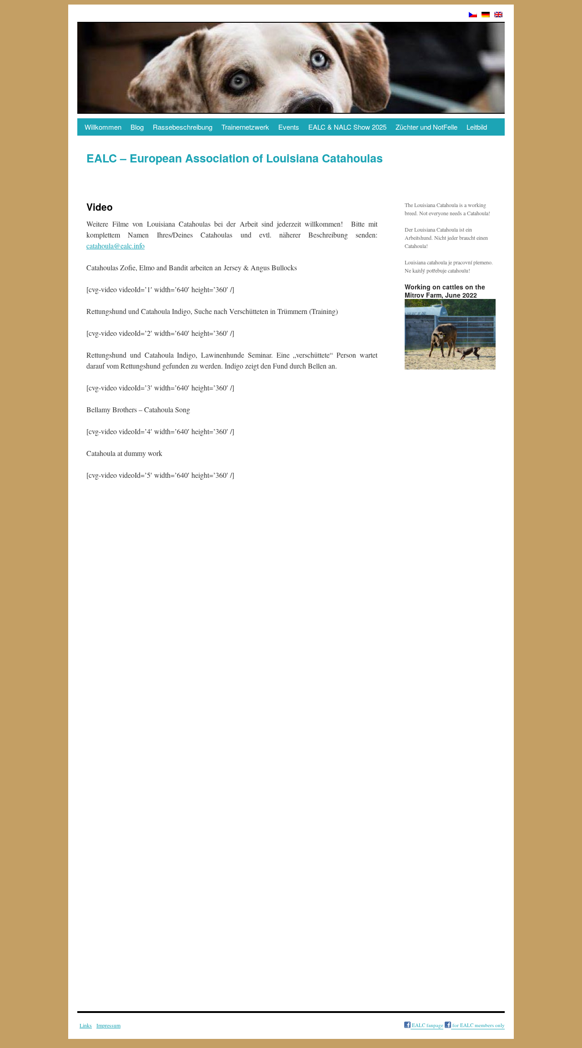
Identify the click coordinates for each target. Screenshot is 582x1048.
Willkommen (103, 127)
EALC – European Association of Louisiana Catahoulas (234, 158)
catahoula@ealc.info (115, 245)
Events (288, 127)
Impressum (108, 1025)
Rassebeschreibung (182, 127)
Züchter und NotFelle (426, 127)
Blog (137, 127)
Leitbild (477, 127)
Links (86, 1025)
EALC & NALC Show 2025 (347, 127)
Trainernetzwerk (245, 127)
